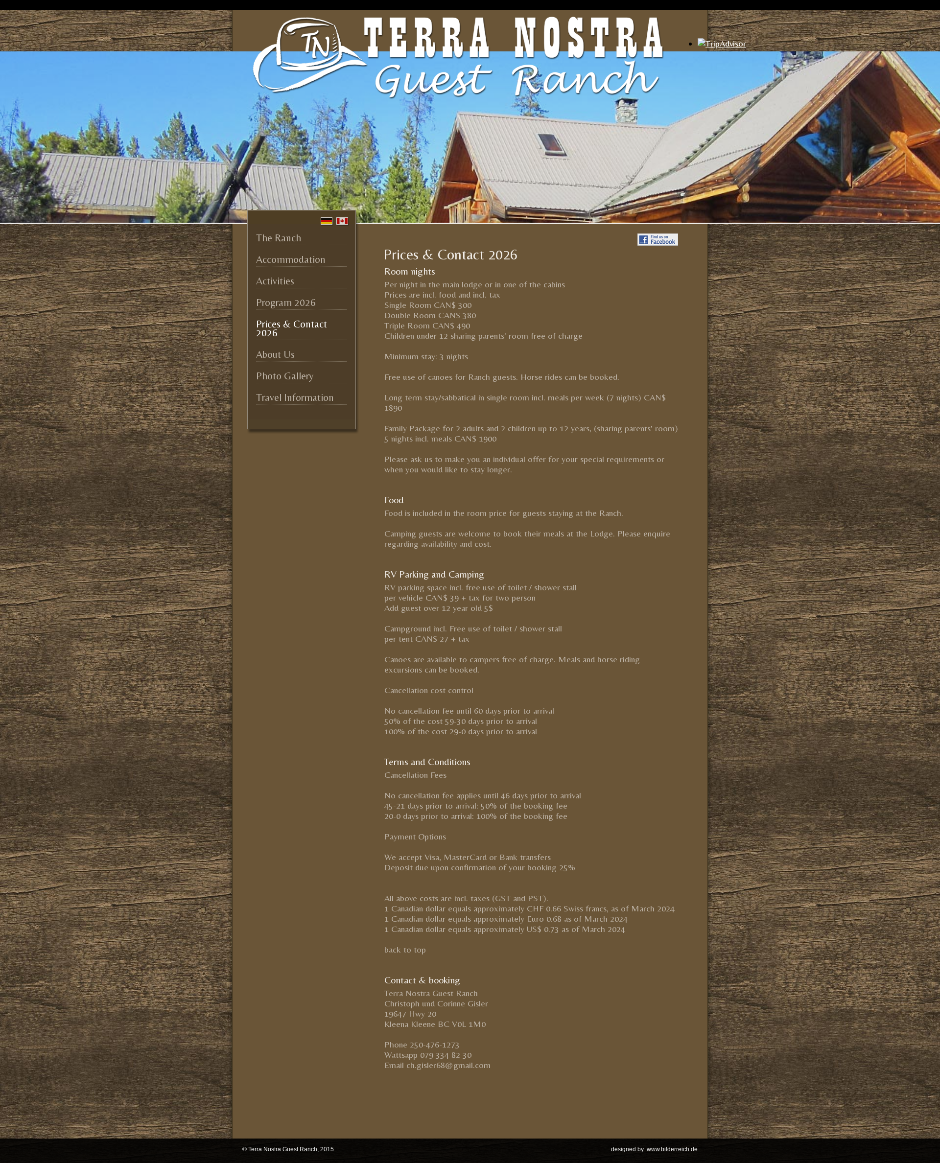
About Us (275, 354)
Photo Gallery (284, 376)
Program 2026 (286, 302)
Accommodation (291, 259)
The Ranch (278, 238)
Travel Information (295, 397)
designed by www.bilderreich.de (654, 1149)
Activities (275, 281)
